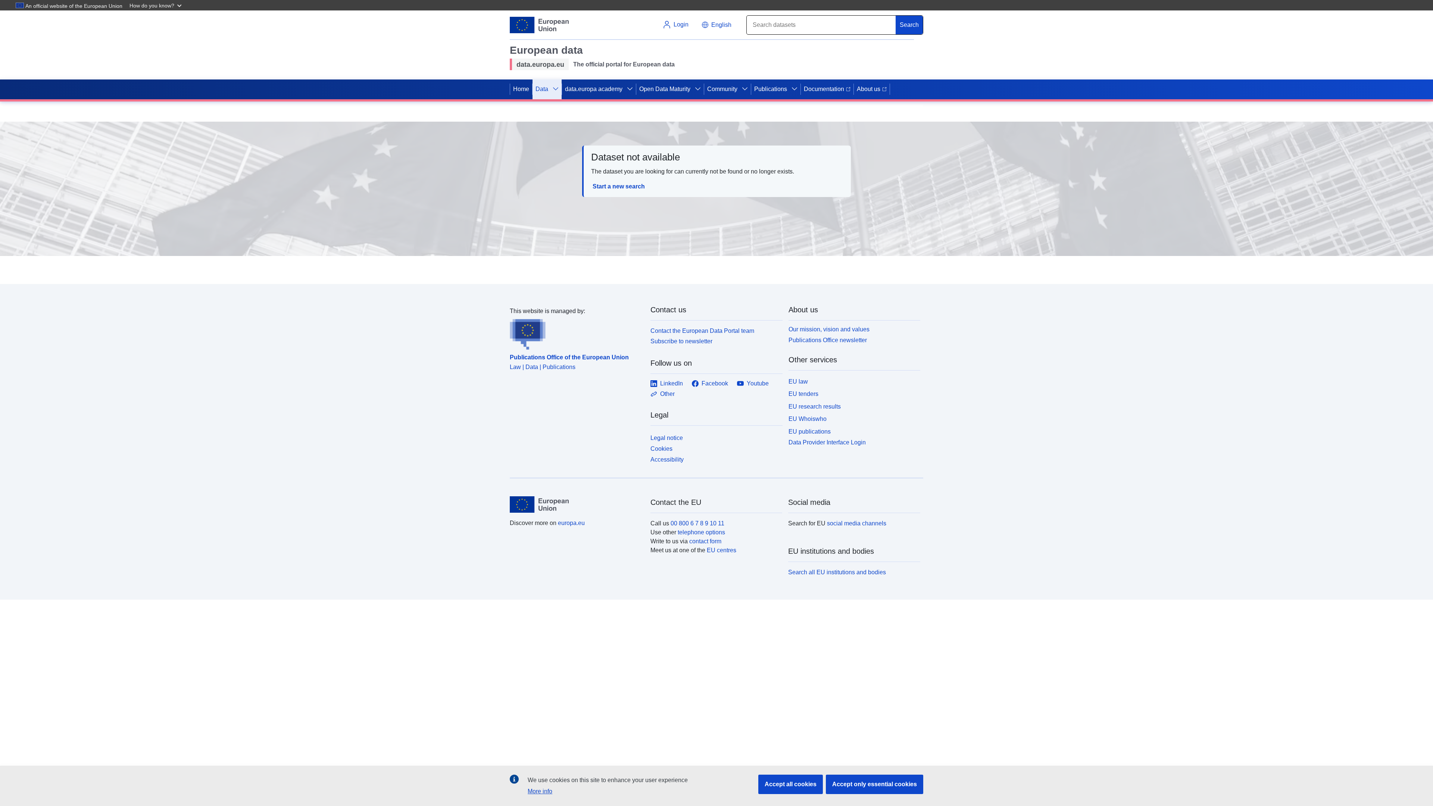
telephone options (701, 532)
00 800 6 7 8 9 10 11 (697, 523)
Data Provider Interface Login (827, 442)
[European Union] (576, 504)
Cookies (661, 449)
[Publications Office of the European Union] (575, 333)
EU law (798, 381)
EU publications (810, 431)
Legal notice (666, 438)
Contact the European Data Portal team (702, 331)
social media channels (856, 523)
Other (667, 394)
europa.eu (571, 523)
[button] (156, 5)
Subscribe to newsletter (681, 341)
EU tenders (803, 394)
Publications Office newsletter (828, 340)
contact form (705, 541)
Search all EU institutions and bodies (837, 572)
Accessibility (667, 459)
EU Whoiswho (808, 419)
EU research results (815, 406)
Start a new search (619, 186)
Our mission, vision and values (829, 329)
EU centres (721, 550)
